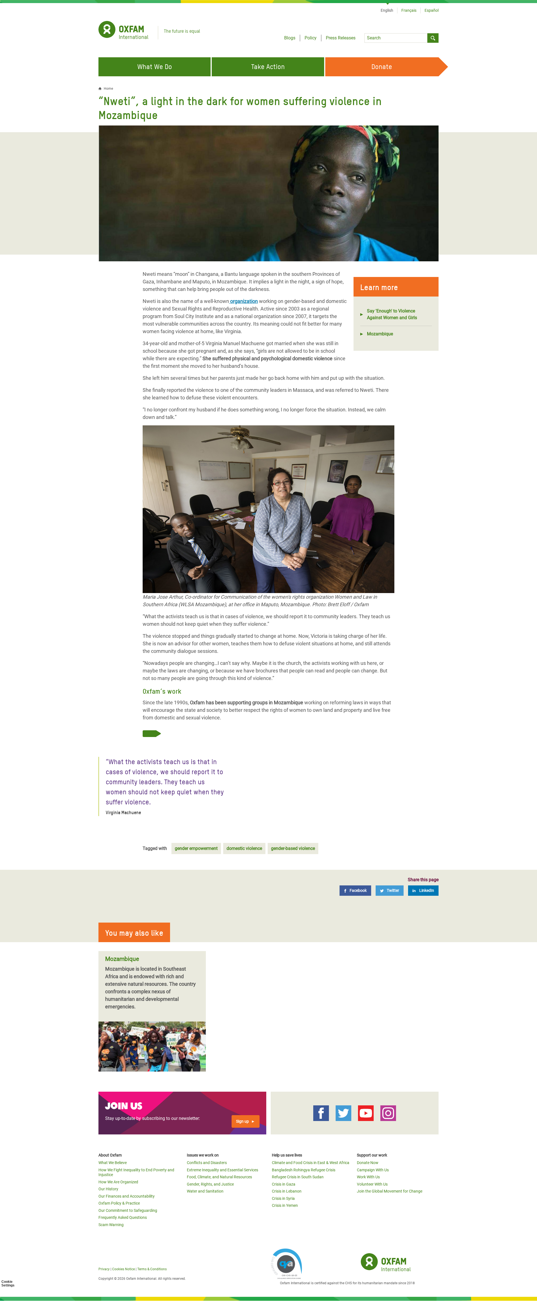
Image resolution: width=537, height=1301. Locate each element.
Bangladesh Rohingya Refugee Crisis (303, 1170)
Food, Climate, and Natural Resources (219, 1177)
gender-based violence (293, 848)
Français (408, 10)
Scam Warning (111, 1224)
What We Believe (112, 1162)
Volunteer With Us (372, 1184)
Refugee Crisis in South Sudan (298, 1177)
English (387, 10)
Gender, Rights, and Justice (210, 1184)
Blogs (289, 38)
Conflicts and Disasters (207, 1162)
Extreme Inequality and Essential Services (222, 1170)
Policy (311, 38)
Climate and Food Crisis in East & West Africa (310, 1162)
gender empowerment (196, 848)
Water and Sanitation (205, 1191)
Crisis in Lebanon (287, 1191)
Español (432, 10)
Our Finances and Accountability (126, 1196)
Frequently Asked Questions (122, 1217)
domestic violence (244, 848)
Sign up (242, 1121)
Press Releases (340, 38)
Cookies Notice (123, 1269)
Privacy (104, 1269)
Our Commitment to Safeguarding (127, 1210)
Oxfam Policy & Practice (119, 1203)
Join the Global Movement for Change (389, 1191)
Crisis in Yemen (285, 1205)
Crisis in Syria (283, 1198)
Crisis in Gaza (283, 1184)
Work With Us (368, 1177)
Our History (108, 1189)
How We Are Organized (118, 1182)
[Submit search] (433, 38)
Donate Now (367, 1162)
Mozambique (380, 333)
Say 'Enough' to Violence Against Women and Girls (392, 314)
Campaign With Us (373, 1170)
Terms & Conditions (152, 1269)
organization (243, 301)
